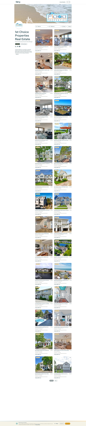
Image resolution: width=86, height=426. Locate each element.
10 (50, 44)
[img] (39, 30)
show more (17, 54)
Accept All (67, 423)
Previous (51, 380)
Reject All (61, 423)
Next (56, 380)
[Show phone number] (15, 46)
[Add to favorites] (51, 30)
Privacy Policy (37, 424)
